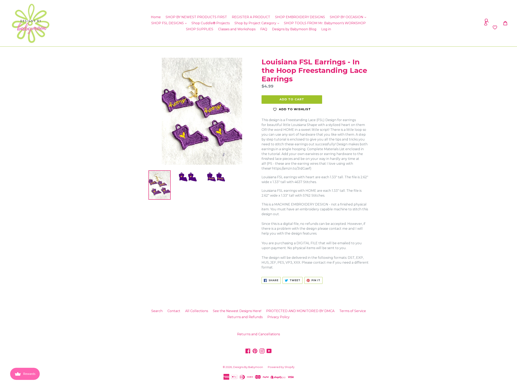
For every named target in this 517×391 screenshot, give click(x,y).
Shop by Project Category (255, 23)
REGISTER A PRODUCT (251, 17)
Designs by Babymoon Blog (294, 29)
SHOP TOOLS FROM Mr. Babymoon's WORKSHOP (325, 23)
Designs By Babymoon (248, 367)
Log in (326, 29)
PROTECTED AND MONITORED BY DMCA (300, 311)
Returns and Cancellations (258, 334)
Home (156, 17)
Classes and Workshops (236, 29)
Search (157, 311)
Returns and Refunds (245, 317)
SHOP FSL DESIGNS (168, 23)
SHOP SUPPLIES (199, 29)
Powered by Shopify (281, 367)
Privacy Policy (278, 317)
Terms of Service (352, 311)
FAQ (263, 29)
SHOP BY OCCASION (347, 17)
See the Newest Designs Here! (237, 311)
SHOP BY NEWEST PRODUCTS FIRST (196, 17)
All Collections (196, 311)
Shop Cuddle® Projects (210, 23)
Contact (173, 311)
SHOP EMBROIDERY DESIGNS (300, 17)
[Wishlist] (435, 27)
